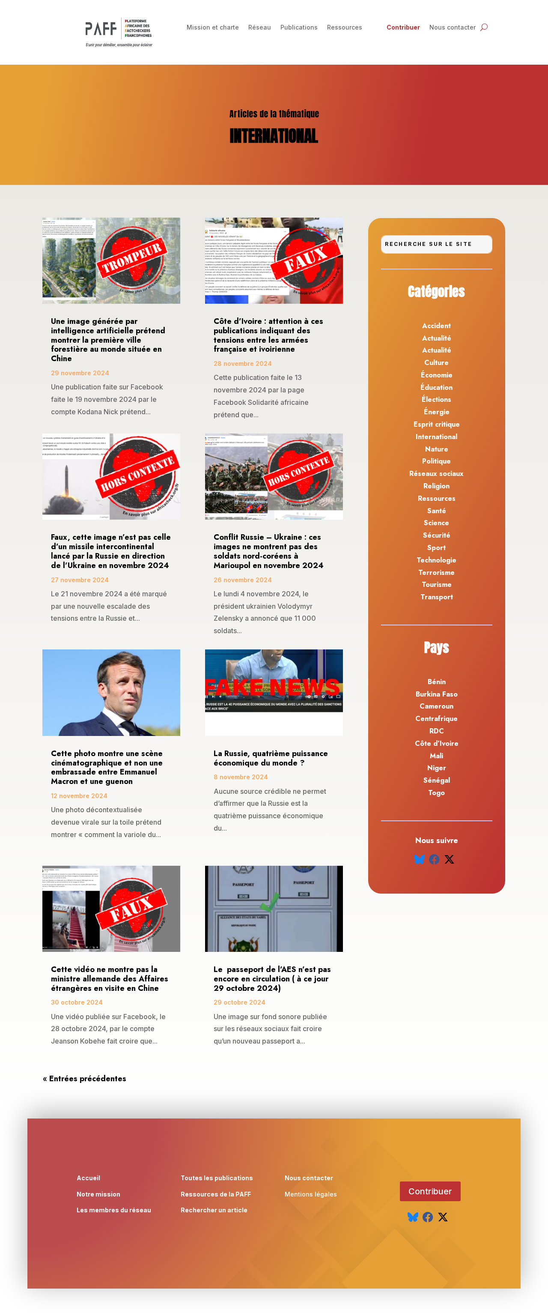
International (436, 437)
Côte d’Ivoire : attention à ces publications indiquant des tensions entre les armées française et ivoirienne (268, 335)
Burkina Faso (437, 694)
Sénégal (436, 780)
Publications (299, 27)
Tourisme (437, 584)
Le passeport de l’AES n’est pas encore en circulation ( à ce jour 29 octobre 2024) (272, 979)
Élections (436, 399)
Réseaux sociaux (436, 474)
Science (436, 523)
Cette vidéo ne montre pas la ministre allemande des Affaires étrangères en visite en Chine (109, 979)
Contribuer (403, 27)
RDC (436, 731)
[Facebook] (434, 859)
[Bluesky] (419, 859)
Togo (436, 793)
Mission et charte (213, 27)
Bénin (437, 682)
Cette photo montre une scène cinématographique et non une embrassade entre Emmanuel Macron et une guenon (107, 767)
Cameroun (436, 706)
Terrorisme (436, 572)
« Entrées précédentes (84, 1078)
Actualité (436, 338)
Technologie (436, 560)
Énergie (437, 412)
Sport (436, 548)
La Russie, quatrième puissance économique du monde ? (271, 758)
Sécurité (436, 535)
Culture (436, 363)
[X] (449, 859)
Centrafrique (436, 719)
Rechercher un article (214, 1210)
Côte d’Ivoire (437, 743)
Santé (436, 511)
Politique (436, 461)
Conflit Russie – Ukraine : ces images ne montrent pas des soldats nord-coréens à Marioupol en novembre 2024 (270, 551)
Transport (436, 597)
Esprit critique (437, 424)
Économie (437, 375)
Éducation (436, 387)
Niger (436, 768)
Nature (436, 449)
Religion (436, 486)
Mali (436, 756)
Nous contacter (452, 27)
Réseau (259, 27)
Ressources (344, 27)
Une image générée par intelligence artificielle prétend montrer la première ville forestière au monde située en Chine (108, 340)
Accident (436, 326)
